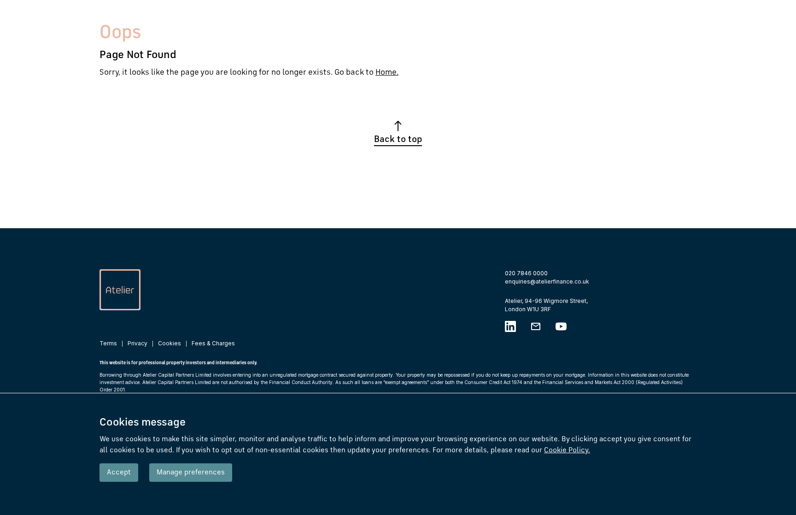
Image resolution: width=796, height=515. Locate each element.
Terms (108, 343)
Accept (119, 472)
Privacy (137, 343)
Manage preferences (191, 472)
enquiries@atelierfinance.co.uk (547, 281)
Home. (386, 72)
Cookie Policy (567, 450)
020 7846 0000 (526, 273)
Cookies (169, 343)
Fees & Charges (213, 343)
